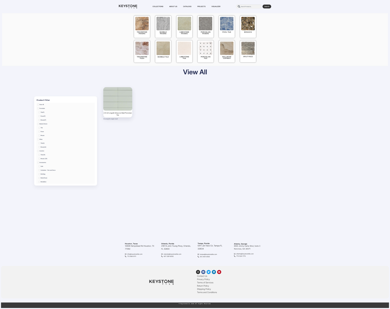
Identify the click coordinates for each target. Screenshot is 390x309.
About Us (173, 6)
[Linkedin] (214, 272)
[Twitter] (209, 272)
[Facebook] (203, 272)
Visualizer (215, 6)
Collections (158, 6)
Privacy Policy (203, 279)
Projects (201, 6)
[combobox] (249, 6)
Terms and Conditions (207, 292)
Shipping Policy (204, 289)
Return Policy (203, 286)
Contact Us (202, 276)
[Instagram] (198, 272)
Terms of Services (205, 282)
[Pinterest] (219, 272)
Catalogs (187, 6)
